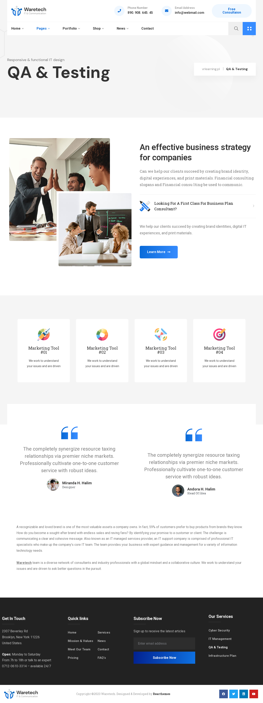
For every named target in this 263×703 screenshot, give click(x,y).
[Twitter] (233, 694)
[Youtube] (253, 694)
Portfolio (70, 28)
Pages (42, 28)
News (121, 28)
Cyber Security (219, 630)
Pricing (73, 658)
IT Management (220, 639)
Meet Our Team (79, 649)
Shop (97, 28)
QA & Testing (218, 647)
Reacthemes (161, 694)
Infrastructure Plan (222, 656)
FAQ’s (102, 658)
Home (16, 28)
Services (104, 632)
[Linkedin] (243, 694)
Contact (147, 28)
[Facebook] (223, 694)
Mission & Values (80, 641)
